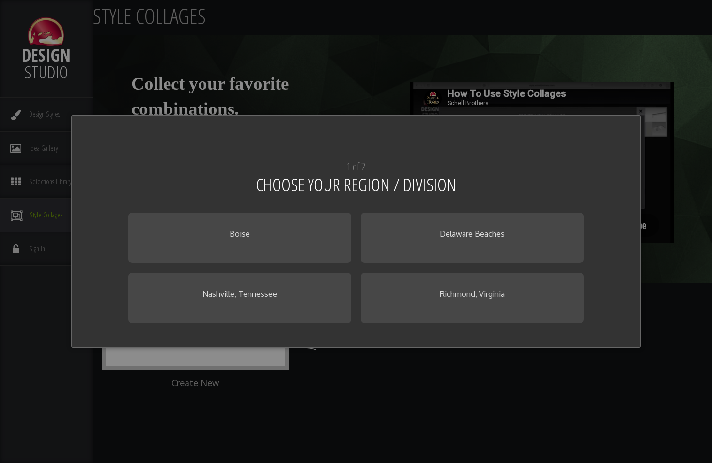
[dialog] (356, 231)
